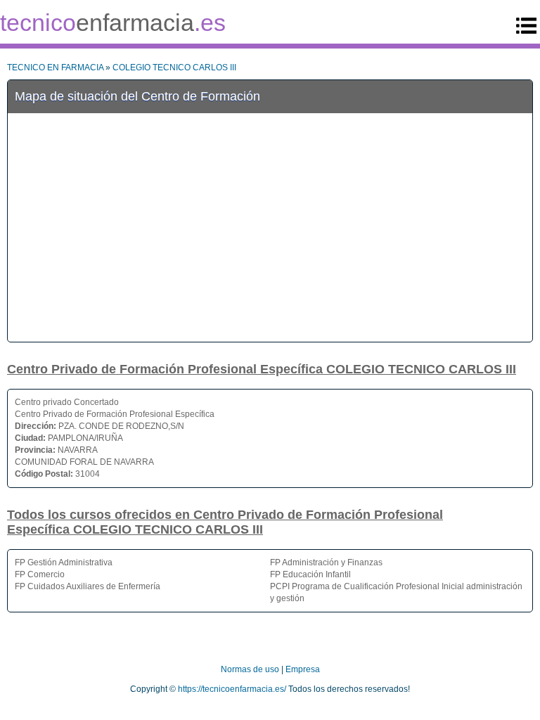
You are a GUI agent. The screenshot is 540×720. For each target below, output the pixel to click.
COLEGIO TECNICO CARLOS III (174, 67)
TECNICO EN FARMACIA (55, 67)
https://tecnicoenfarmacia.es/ (232, 689)
